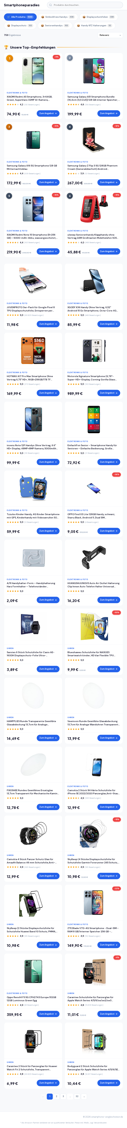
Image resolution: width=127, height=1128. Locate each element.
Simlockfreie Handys (57, 17)
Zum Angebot (46, 113)
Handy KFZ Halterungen (94, 25)
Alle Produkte (19, 17)
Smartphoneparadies (22, 5)
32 (77, 1096)
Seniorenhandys (54, 25)
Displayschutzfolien (98, 17)
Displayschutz (19, 25)
